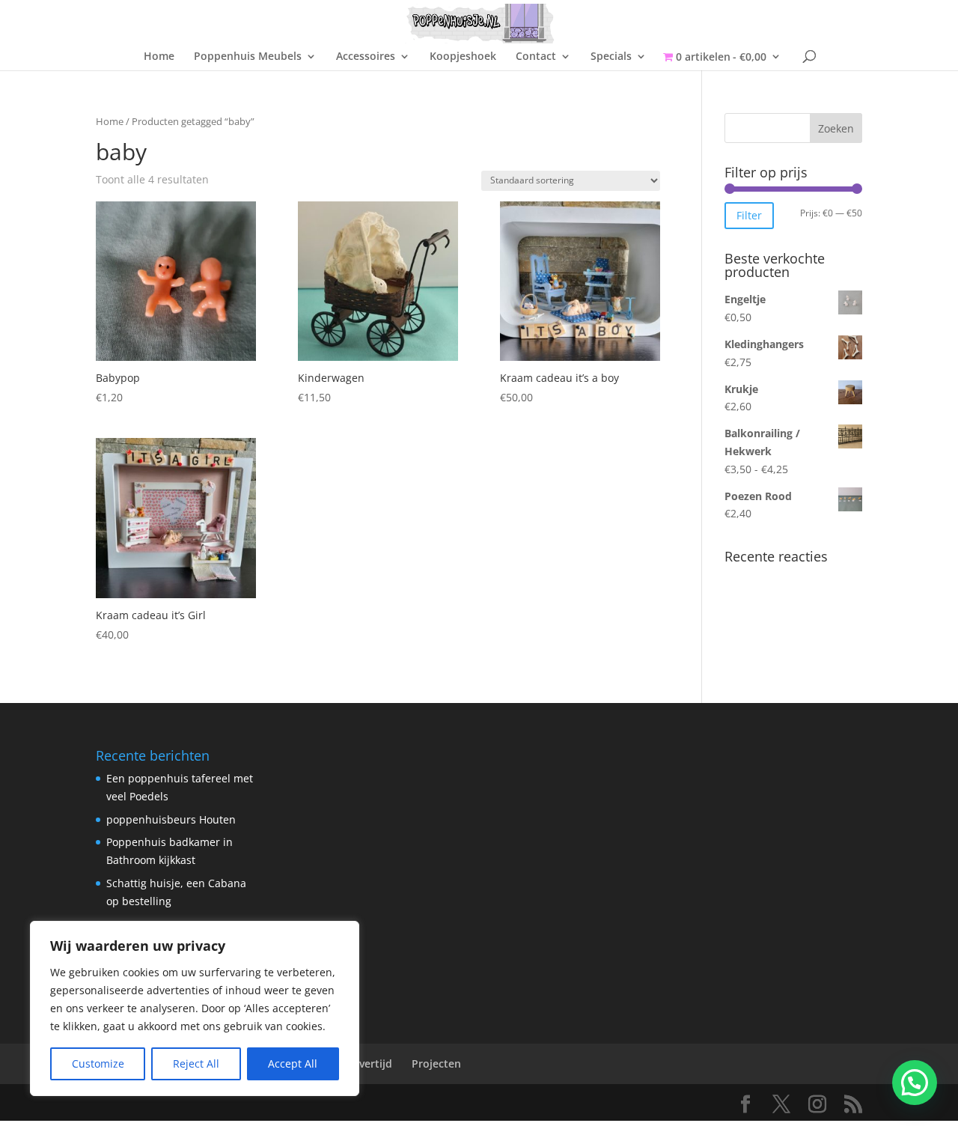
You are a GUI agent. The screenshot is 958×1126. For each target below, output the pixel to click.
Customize (98, 1063)
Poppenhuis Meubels (248, 57)
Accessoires (365, 57)
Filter (749, 215)
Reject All (196, 1063)
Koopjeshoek (463, 57)
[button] (914, 1082)
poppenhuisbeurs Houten (171, 819)
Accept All (292, 1063)
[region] (194, 1008)
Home (159, 57)
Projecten (436, 1063)
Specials (611, 57)
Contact (536, 57)
